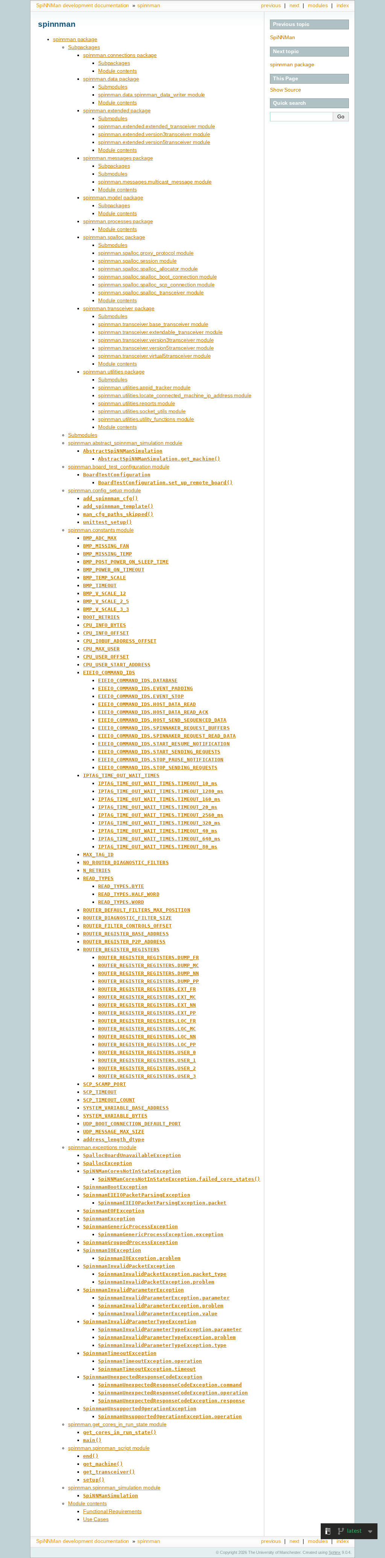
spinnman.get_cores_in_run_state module (117, 1424)
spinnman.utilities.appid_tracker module (144, 387)
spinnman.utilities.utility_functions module (146, 419)
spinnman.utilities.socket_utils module (142, 411)
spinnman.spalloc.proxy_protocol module (146, 253)
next (294, 5)
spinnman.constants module (101, 530)
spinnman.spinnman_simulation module (114, 1488)
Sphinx (335, 1552)
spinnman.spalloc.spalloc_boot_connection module (157, 277)
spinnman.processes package (118, 221)
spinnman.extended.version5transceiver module (154, 142)
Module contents (117, 71)
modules (318, 5)
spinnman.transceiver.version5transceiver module (156, 348)
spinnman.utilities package (113, 372)
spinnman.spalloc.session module (137, 261)
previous (271, 5)
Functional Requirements (112, 1511)
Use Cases (96, 1519)
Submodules (112, 87)
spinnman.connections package (120, 55)
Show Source (285, 90)
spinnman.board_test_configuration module (118, 467)
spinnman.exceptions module (102, 1147)
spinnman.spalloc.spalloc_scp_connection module (156, 285)
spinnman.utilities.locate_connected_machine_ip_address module (174, 395)
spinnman (148, 5)
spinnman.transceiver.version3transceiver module (156, 340)
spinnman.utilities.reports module (136, 403)
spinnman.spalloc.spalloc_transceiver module (151, 292)
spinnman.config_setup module (104, 490)
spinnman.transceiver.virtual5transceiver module (154, 356)
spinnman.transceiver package (119, 308)
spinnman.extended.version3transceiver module (154, 134)
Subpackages (84, 47)
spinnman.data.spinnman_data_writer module (151, 95)
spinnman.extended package (117, 110)
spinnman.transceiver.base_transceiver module (153, 324)
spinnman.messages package (118, 158)
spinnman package (75, 39)
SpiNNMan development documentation (82, 5)
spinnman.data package (111, 79)
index (342, 5)
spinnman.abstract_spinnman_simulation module (125, 443)
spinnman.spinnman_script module (109, 1448)
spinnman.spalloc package (114, 237)
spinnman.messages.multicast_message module (155, 182)
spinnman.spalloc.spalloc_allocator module (148, 269)
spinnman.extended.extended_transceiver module (156, 126)
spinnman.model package (113, 197)
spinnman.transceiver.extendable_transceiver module (160, 332)
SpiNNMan (282, 37)
